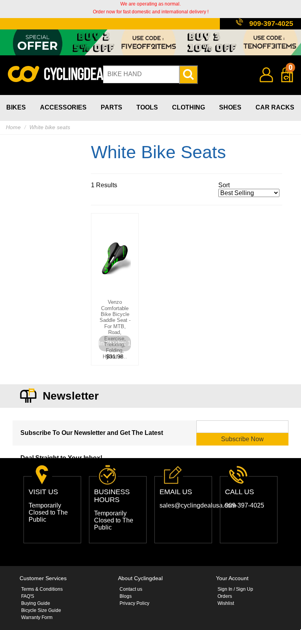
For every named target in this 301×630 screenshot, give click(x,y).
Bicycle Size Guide (41, 610)
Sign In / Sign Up (235, 589)
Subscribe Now (242, 439)
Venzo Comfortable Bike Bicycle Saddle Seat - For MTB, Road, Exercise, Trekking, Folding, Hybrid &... (115, 329)
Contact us (131, 589)
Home (13, 127)
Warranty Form (37, 617)
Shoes (230, 107)
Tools (147, 107)
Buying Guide (35, 603)
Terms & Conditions (42, 589)
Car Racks (275, 107)
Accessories (63, 107)
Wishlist (226, 603)
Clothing (188, 107)
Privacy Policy (134, 603)
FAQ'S (27, 596)
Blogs (126, 596)
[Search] (188, 75)
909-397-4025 (271, 23)
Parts (111, 107)
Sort (224, 185)
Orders (225, 596)
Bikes (16, 107)
